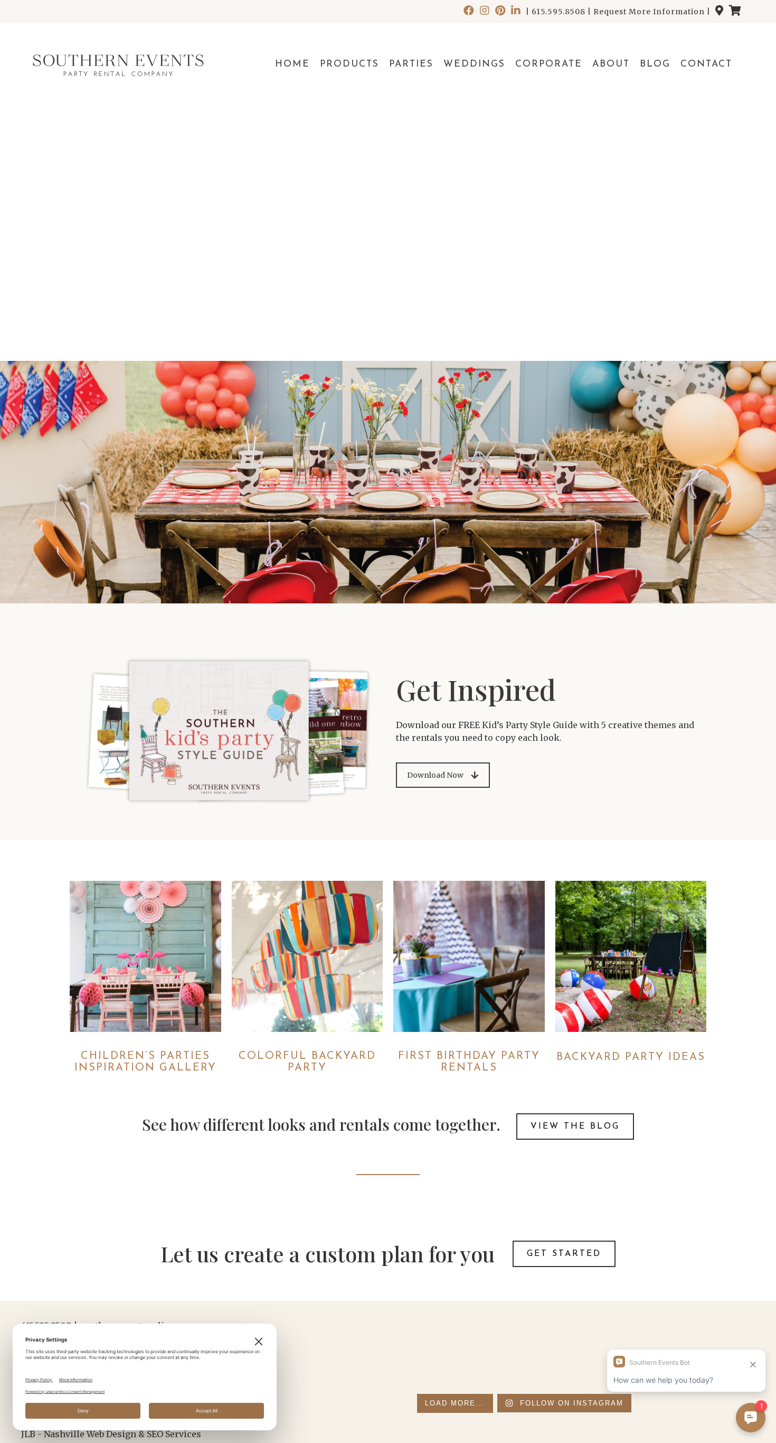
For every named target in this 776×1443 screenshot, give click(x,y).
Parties (411, 64)
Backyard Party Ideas (630, 1057)
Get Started (564, 1254)
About (611, 64)
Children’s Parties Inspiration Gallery (145, 1062)
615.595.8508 (558, 11)
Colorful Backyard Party (307, 1062)
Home (292, 64)
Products (349, 64)
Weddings (474, 64)
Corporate (548, 64)
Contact (706, 64)
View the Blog (575, 1126)
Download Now (435, 775)
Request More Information (649, 11)
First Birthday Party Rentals (469, 1062)
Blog (655, 64)
